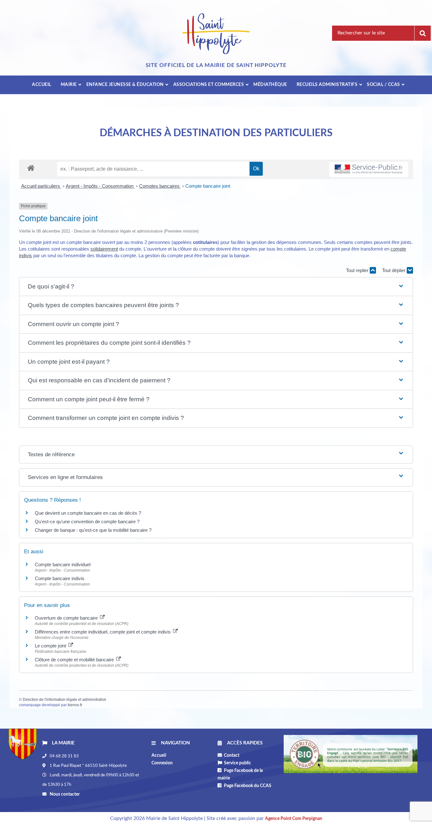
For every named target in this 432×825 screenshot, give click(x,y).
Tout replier (358, 270)
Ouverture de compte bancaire (67, 618)
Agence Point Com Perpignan (293, 818)
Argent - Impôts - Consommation (100, 186)
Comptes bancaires (160, 186)
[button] (216, 286)
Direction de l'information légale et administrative (64, 699)
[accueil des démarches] (31, 167)
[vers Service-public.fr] (368, 169)
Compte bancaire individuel (62, 564)
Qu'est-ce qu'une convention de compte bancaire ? (87, 521)
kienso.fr (75, 705)
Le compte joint (51, 645)
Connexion (162, 763)
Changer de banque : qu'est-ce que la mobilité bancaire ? (93, 530)
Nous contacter (64, 794)
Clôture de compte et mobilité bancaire (75, 659)
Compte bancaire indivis (59, 578)
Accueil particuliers (41, 186)
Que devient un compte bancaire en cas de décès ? (88, 513)
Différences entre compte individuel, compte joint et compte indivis (103, 631)
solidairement (104, 249)
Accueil (158, 755)
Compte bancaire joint (207, 186)
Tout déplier (394, 270)
